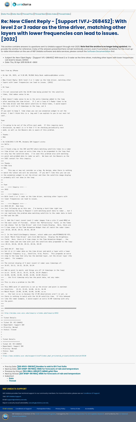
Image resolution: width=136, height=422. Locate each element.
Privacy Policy (60, 409)
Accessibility (89, 409)
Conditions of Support (24, 409)
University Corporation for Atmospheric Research (86, 414)
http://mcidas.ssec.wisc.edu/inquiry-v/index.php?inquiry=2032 (31, 313)
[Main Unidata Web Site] (17, 7)
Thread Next (40, 14)
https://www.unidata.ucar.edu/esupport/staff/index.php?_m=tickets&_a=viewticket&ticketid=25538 (44, 356)
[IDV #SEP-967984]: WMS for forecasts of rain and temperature (48, 369)
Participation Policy (43, 409)
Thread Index (64, 14)
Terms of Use (75, 409)
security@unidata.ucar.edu (38, 403)
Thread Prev (27, 14)
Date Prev (6, 14)
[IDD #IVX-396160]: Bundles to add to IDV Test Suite (42, 366)
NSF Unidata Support (13, 396)
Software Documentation (98, 51)
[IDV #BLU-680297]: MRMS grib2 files (40, 371)
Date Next (16, 14)
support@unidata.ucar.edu (17, 400)
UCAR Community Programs (45, 414)
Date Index (52, 14)
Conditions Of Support (91, 393)
